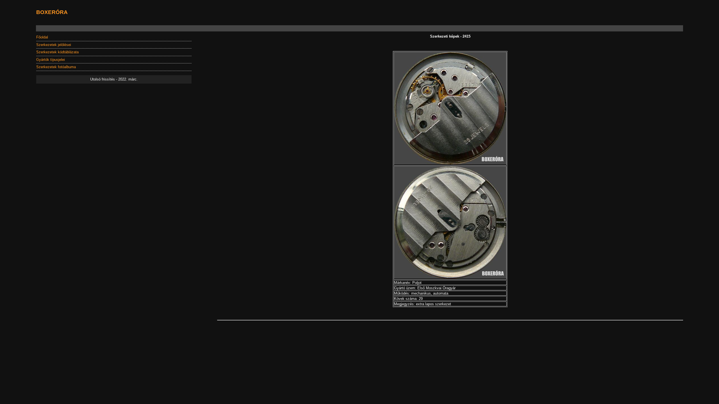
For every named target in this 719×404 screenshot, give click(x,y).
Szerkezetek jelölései (53, 45)
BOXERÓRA (52, 12)
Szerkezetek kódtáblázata (57, 52)
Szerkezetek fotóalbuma (56, 67)
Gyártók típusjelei (50, 60)
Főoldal (42, 37)
